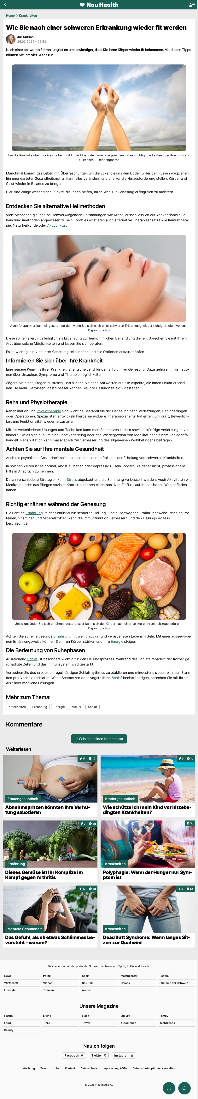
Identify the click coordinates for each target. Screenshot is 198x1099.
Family (164, 1015)
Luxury (125, 1015)
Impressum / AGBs (115, 1068)
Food (7, 1022)
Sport (85, 975)
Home (10, 15)
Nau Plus (88, 983)
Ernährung (34, 513)
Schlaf (32, 659)
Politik (47, 975)
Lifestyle (9, 990)
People (164, 975)
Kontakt (70, 1068)
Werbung (29, 1068)
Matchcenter (129, 975)
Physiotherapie (49, 411)
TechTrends (167, 1022)
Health (8, 1015)
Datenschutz (88, 1068)
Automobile (128, 1022)
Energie (117, 641)
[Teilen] (169, 1088)
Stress (72, 480)
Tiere (46, 1022)
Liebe (85, 1015)
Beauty (8, 1030)
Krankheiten (28, 15)
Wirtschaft (11, 983)
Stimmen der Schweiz (174, 983)
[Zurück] (5, 4)
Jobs (56, 1068)
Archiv (86, 990)
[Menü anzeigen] (192, 5)
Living (47, 1015)
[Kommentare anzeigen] (184, 1088)
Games (125, 983)
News (8, 975)
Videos (47, 983)
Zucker (94, 636)
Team (44, 1068)
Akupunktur (56, 225)
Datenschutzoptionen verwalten (154, 1068)
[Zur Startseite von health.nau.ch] (99, 4)
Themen (48, 990)
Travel (86, 1022)
